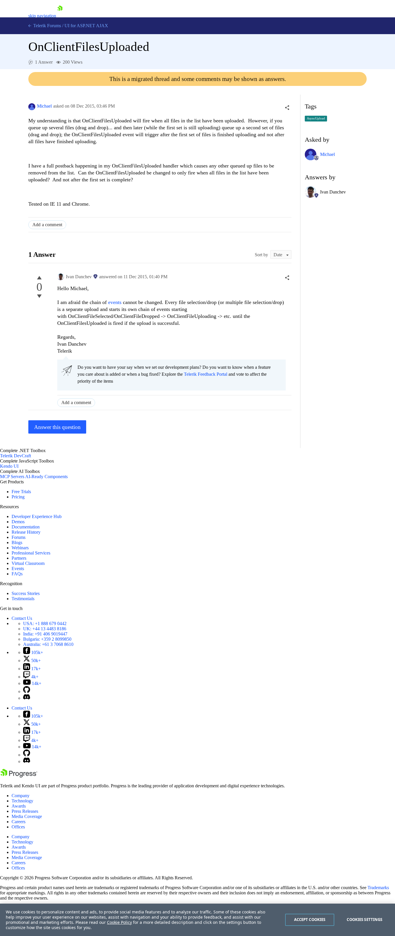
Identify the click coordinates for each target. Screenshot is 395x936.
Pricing (18, 496)
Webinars (20, 547)
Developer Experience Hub (37, 516)
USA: (45, 623)
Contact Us (22, 618)
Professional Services (31, 552)
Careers (18, 821)
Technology (22, 800)
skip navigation (42, 15)
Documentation (26, 526)
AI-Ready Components (46, 476)
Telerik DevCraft (15, 455)
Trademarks (378, 887)
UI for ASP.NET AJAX (86, 25)
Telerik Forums (46, 25)
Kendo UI (9, 466)
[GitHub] (26, 691)
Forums (18, 537)
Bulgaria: (47, 639)
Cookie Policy (119, 922)
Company (20, 795)
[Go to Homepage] (59, 15)
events (115, 302)
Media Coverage (27, 816)
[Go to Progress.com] (19, 775)
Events (18, 568)
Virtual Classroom (28, 563)
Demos (18, 521)
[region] (197, 920)
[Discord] (26, 698)
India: (45, 633)
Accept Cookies (310, 919)
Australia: (48, 644)
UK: (44, 628)
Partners (19, 558)
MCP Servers (12, 476)
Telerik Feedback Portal (205, 374)
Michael (44, 106)
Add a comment (47, 224)
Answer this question (57, 427)
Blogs (17, 542)
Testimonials (23, 598)
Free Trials (21, 491)
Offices (18, 826)
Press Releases (25, 811)
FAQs (17, 573)
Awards (19, 806)
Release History (26, 532)
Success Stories (26, 593)
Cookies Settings (364, 919)
